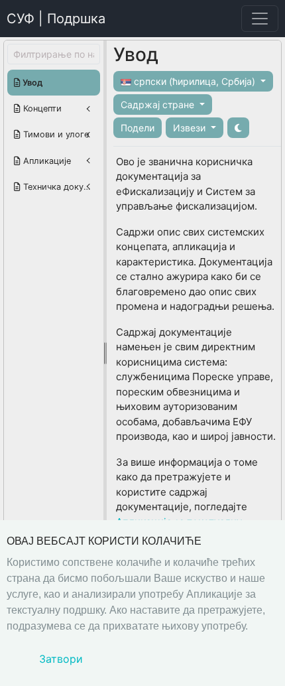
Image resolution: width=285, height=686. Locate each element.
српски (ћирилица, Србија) (194, 81)
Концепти (41, 108)
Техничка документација (60, 187)
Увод (31, 83)
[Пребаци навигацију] (259, 18)
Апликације (46, 161)
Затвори (61, 658)
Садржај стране (159, 104)
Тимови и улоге (55, 134)
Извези (190, 127)
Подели (137, 127)
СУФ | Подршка (56, 19)
